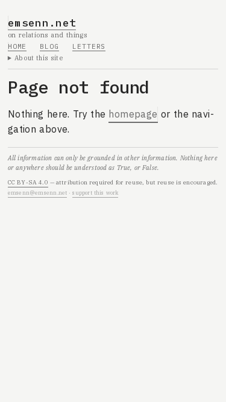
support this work (95, 192)
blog (49, 46)
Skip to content (43, 14)
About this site (38, 58)
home (17, 46)
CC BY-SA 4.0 (28, 182)
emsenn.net (42, 23)
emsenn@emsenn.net (37, 192)
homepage (132, 114)
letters (88, 46)
